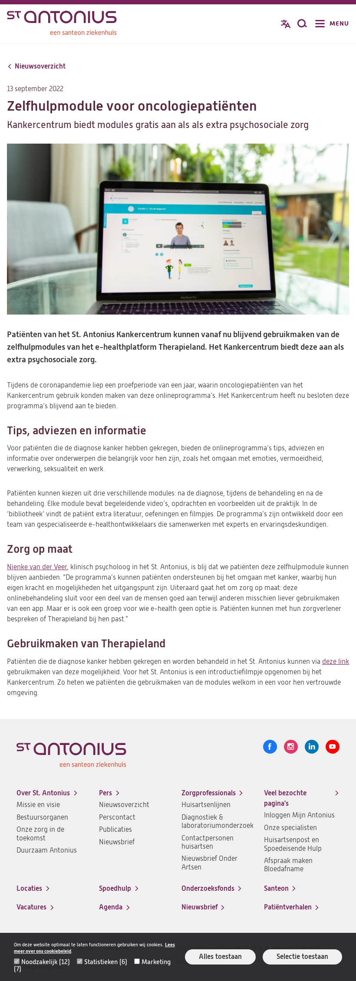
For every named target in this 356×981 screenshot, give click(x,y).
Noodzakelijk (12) (45, 962)
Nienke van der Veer (37, 567)
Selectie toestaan (302, 956)
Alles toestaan (220, 956)
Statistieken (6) (105, 962)
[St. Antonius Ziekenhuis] (62, 24)
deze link (335, 662)
